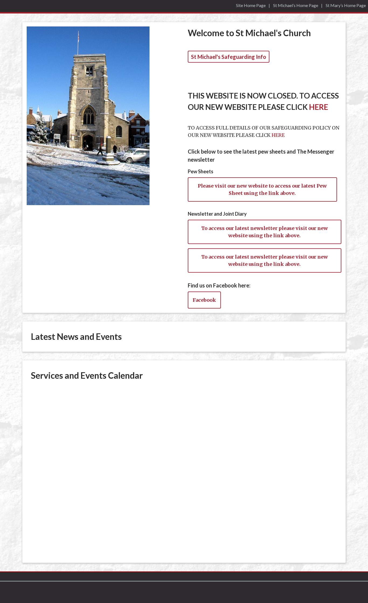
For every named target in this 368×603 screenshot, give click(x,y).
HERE (318, 106)
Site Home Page (251, 5)
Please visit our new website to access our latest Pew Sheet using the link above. (262, 189)
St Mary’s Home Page (346, 5)
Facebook (204, 300)
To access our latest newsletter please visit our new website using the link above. (264, 232)
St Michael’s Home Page (295, 5)
